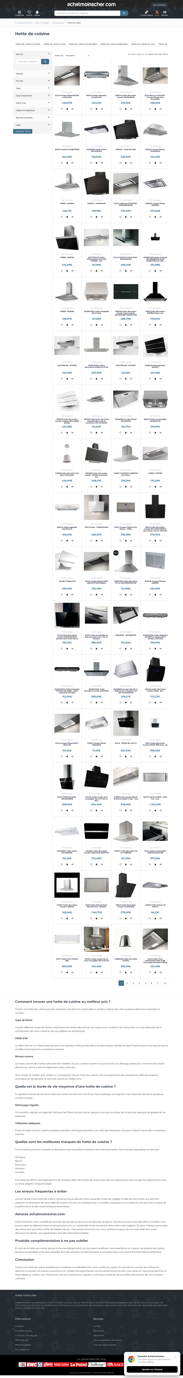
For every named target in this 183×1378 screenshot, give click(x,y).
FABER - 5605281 (67, 311)
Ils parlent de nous (23, 1331)
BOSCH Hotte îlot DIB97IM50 (67, 149)
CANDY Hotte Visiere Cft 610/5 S (155, 906)
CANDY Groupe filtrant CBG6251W (96, 744)
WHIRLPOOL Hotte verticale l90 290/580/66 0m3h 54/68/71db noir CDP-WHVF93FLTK (155, 260)
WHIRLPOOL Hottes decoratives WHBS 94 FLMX (96, 366)
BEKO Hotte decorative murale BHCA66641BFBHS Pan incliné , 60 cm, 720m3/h (155, 529)
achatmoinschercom (91, 4)
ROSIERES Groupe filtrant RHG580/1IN (126, 420)
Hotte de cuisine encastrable (83, 44)
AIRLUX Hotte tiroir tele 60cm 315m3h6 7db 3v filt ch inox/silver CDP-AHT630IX (96, 421)
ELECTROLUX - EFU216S (67, 365)
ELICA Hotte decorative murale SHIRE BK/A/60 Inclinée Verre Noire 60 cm (67, 637)
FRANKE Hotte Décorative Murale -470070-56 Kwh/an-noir (96, 475)
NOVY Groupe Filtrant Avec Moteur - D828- (126, 528)
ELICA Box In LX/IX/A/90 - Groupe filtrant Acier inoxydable (155, 97)
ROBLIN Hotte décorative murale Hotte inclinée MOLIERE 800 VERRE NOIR (126, 313)
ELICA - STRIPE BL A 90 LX (126, 743)
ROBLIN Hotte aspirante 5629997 (155, 366)
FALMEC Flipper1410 (67, 581)
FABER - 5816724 (67, 257)
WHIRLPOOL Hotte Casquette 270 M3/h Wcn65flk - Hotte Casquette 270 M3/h (67, 691)
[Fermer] (175, 1357)
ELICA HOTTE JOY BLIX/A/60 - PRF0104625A (125, 258)
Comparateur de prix (23, 23)
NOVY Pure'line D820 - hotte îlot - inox (155, 798)
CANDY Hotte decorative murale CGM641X (67, 906)
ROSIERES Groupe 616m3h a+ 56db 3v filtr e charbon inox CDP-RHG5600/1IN (126, 691)
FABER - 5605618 (67, 203)
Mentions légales (23, 1345)
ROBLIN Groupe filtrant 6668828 (155, 204)
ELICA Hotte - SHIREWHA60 (96, 527)
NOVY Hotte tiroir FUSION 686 (67, 960)
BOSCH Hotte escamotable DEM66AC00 (155, 420)
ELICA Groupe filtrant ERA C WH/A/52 (67, 744)
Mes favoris (99, 1331)
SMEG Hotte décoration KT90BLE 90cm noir (155, 312)
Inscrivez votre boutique (105, 1345)
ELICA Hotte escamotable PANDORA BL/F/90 (155, 852)
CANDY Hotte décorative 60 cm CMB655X (125, 852)
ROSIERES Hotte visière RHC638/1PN (96, 150)
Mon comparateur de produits (108, 1340)
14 (165, 983)
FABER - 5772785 (155, 473)
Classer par (58, 56)
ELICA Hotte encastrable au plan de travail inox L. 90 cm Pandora (96, 637)
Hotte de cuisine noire (54, 44)
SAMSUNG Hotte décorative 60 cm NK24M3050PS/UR (125, 582)
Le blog (97, 1326)
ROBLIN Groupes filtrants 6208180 (155, 582)
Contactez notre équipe (26, 1335)
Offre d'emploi (22, 1340)
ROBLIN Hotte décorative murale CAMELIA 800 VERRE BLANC (67, 421)
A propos (19, 1326)
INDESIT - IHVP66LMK (96, 203)
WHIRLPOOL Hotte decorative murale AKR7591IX (96, 690)
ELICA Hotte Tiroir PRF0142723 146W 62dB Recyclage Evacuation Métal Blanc (155, 961)
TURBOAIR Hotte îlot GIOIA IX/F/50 (126, 960)
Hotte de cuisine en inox (143, 44)
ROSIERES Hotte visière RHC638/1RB (67, 852)
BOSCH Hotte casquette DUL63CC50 (96, 96)
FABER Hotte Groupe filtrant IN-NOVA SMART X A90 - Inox (126, 798)
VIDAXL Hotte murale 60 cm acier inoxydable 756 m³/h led (96, 960)
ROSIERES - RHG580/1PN (125, 635)
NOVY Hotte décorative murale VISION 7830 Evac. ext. (155, 744)
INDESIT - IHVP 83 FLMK (126, 149)
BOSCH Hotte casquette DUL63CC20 (67, 528)
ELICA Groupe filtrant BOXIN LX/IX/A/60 (67, 96)
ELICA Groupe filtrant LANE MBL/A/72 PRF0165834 (96, 582)
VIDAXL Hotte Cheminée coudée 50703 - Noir (155, 690)
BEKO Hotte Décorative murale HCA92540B (126, 906)
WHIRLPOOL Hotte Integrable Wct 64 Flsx (96, 312)
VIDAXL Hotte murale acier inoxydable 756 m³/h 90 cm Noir (96, 799)
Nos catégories (22, 1349)
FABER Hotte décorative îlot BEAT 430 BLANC (67, 474)
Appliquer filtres (23, 131)
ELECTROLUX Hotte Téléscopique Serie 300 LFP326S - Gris (96, 259)
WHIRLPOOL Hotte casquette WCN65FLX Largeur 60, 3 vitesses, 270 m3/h (155, 637)
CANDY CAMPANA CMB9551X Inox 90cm (126, 474)
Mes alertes (99, 1335)
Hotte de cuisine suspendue (114, 44)
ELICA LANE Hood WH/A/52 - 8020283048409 (126, 204)
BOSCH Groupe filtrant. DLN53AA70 (155, 150)
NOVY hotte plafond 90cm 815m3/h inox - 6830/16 (96, 906)
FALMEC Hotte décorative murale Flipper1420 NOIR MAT (96, 852)
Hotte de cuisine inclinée (28, 44)
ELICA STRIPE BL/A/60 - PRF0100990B (67, 798)
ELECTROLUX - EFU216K (126, 365)
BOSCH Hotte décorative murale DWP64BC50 (125, 96)
